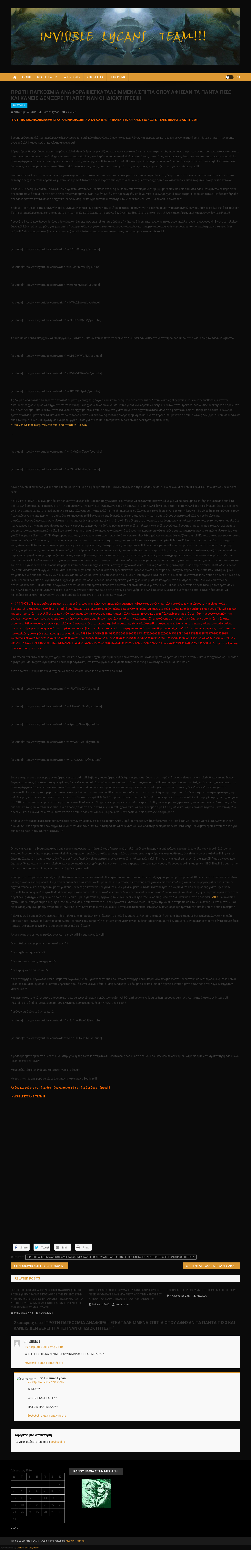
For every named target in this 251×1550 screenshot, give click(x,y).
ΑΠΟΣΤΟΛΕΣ (72, 77)
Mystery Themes (75, 1540)
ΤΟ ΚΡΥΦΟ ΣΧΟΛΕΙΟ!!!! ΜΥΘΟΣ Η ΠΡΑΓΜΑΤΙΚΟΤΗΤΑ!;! (201, 1290)
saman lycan (51, 112)
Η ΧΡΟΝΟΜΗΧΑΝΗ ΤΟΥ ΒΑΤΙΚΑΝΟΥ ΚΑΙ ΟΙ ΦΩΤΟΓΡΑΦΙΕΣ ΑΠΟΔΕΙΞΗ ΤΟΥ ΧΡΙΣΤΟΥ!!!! (42, 1266)
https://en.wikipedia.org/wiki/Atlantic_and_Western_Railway (49, 424)
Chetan (20, 1547)
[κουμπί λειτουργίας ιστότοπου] (230, 77)
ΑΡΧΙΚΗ (26, 77)
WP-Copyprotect (32, 1547)
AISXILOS (202, 1295)
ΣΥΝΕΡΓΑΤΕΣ (95, 77)
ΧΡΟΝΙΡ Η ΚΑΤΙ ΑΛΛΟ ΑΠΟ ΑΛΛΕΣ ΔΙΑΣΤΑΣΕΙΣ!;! (213, 1266)
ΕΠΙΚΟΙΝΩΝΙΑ (118, 77)
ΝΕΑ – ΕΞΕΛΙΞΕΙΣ (47, 77)
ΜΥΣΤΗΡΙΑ (19, 105)
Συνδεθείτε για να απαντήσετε (44, 1362)
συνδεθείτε (58, 1441)
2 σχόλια (71, 112)
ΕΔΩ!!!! (214, 897)
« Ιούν (14, 1528)
